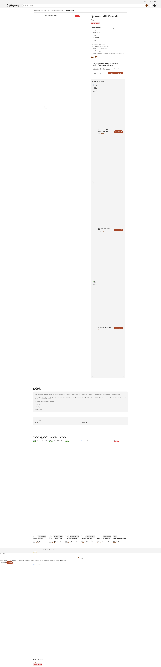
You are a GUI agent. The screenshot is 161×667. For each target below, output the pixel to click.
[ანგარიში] (151, 5)
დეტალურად (3, 562)
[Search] (147, 5)
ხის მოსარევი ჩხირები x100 (104, 327)
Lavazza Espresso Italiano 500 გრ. (120, 538)
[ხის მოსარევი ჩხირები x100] (95, 328)
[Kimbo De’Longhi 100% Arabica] (56, 487)
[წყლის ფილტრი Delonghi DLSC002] (95, 229)
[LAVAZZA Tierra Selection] (72, 487)
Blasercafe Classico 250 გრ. (87, 538)
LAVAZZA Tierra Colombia (103, 538)
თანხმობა (10, 562)
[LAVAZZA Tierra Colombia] (104, 487)
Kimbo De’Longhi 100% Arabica (56, 538)
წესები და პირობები (61, 560)
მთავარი (35, 10)
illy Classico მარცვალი (38, 538)
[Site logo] (13, 5)
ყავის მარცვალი (37, 541)
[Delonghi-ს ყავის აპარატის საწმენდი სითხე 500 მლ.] (95, 131)
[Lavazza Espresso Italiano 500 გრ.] (120, 487)
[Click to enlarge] (46, 106)
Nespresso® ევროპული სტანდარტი (56, 10)
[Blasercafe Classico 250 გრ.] (88, 487)
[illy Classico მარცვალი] (40, 487)
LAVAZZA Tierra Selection (71, 538)
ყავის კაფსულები (42, 10)
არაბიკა (43, 541)
